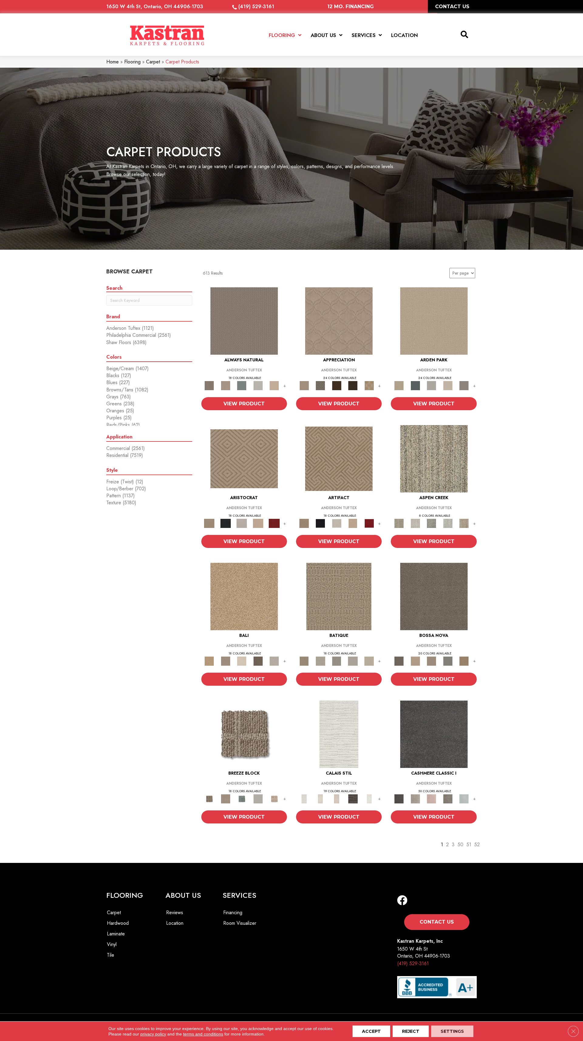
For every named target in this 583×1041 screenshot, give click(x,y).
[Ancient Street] (320, 661)
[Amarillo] (339, 320)
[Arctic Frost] (320, 385)
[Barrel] (244, 320)
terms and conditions (203, 1034)
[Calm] (369, 798)
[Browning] (353, 385)
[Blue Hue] (415, 385)
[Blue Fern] (241, 385)
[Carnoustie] (369, 385)
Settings (452, 1031)
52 (477, 844)
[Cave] (258, 661)
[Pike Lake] (431, 523)
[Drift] (448, 385)
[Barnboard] (448, 798)
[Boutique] (274, 385)
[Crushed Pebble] (353, 661)
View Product (244, 404)
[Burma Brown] (353, 798)
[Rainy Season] (448, 523)
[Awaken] (320, 798)
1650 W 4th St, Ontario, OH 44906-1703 (154, 6)
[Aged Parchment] (338, 596)
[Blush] (336, 798)
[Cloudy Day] (431, 385)
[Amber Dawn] (244, 596)
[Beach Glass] (464, 798)
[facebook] (402, 900)
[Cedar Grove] (434, 458)
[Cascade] (241, 523)
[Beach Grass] (415, 661)
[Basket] (225, 385)
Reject (410, 1031)
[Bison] (336, 385)
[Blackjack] (225, 523)
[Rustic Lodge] (464, 523)
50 (460, 844)
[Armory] (434, 734)
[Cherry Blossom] (274, 523)
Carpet (153, 61)
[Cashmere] (258, 523)
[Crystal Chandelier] (369, 661)
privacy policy (153, 1034)
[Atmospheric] (338, 734)
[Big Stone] (225, 661)
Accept (371, 1031)
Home (112, 61)
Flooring (132, 61)
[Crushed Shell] (274, 661)
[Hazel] (464, 661)
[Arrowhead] (434, 596)
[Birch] (241, 661)
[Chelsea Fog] (448, 661)
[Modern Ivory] (415, 523)
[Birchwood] (244, 458)
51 (468, 844)
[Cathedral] (336, 661)
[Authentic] (434, 320)
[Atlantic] (415, 798)
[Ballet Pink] (431, 798)
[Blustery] (258, 385)
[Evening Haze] (464, 385)
